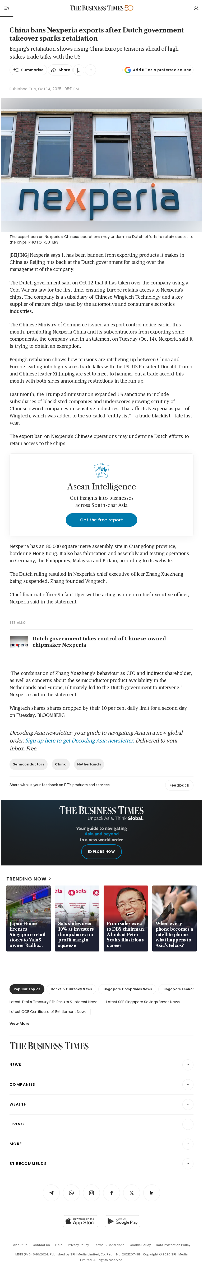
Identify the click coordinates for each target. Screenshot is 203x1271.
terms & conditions (109, 1245)
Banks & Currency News (71, 989)
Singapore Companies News (127, 989)
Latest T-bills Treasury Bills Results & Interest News (54, 1002)
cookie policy (140, 1245)
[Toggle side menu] (6, 8)
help (59, 1245)
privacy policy (78, 1245)
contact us (41, 1245)
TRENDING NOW (26, 878)
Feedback (179, 785)
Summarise (32, 70)
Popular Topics (27, 989)
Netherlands (89, 764)
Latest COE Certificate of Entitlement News (48, 1011)
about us (20, 1245)
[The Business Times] (97, 8)
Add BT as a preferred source (162, 70)
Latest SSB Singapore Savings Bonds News (142, 1002)
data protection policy (173, 1245)
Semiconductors (28, 764)
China (61, 764)
